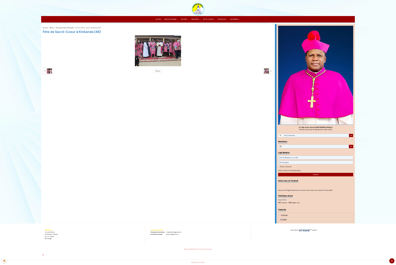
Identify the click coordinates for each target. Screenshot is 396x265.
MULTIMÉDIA (234, 19)
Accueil (45, 28)
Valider (315, 175)
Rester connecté (286, 167)
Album (52, 28)
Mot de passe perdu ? (295, 170)
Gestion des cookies (198, 262)
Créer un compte (283, 170)
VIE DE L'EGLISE (208, 19)
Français (285, 215)
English (284, 219)
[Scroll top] (391, 260)
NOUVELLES (221, 19)
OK (351, 135)
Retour (158, 71)
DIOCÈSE (183, 19)
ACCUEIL (158, 19)
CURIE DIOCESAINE (170, 19)
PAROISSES (195, 19)
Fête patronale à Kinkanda (65, 28)
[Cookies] (4, 260)
